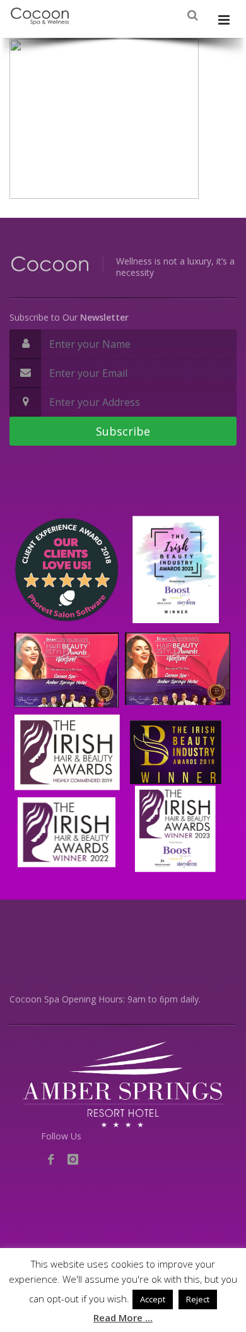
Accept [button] (152, 1299)
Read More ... (123, 1317)
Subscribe (123, 431)
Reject (197, 1299)
